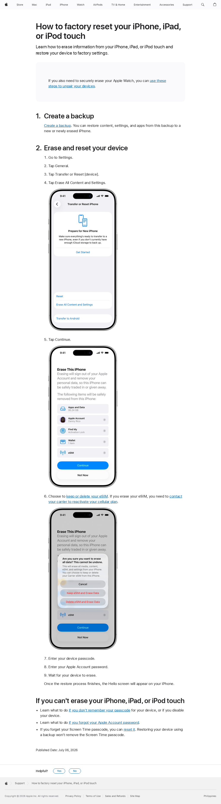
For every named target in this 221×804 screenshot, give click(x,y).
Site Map (135, 796)
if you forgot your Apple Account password (104, 722)
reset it (129, 729)
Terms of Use (93, 796)
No (75, 771)
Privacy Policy (73, 796)
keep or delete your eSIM (87, 496)
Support (20, 783)
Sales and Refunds (115, 796)
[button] (202, 4)
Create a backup (57, 125)
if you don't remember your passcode (99, 710)
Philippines (210, 796)
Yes (59, 771)
